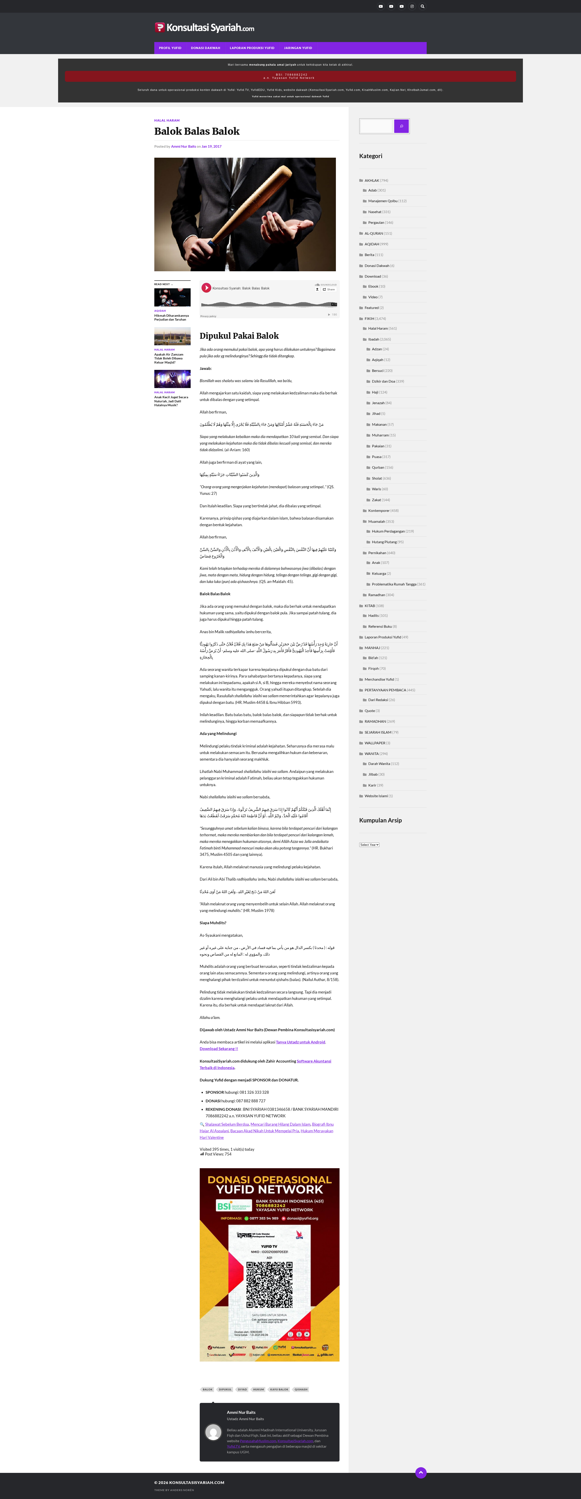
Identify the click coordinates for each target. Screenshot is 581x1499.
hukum (258, 1389)
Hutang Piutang (384, 542)
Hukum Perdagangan (388, 531)
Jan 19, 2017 (212, 146)
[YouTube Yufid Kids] (402, 6)
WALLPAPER (375, 743)
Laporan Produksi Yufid (252, 48)
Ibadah (373, 339)
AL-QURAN (374, 233)
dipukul (225, 1389)
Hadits (373, 615)
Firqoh (373, 668)
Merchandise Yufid (379, 679)
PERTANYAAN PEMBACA (385, 690)
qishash (301, 1389)
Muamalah (376, 521)
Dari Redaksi (378, 699)
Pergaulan (376, 222)
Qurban (378, 467)
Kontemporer (379, 510)
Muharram (380, 435)
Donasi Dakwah (205, 48)
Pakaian (378, 446)
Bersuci (378, 370)
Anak (376, 562)
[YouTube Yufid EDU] (391, 6)
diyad (242, 1389)
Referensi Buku (380, 626)
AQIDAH (372, 244)
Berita (369, 254)
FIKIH (369, 318)
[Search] (423, 6)
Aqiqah (377, 359)
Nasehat (375, 211)
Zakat (376, 500)
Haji (375, 392)
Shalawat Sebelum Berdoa (227, 1124)
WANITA (372, 753)
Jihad (376, 413)
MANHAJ (372, 647)
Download (373, 276)
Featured (372, 307)
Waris (376, 489)
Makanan (379, 424)
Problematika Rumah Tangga (394, 584)
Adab (372, 190)
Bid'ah (373, 657)
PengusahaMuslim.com (258, 1441)
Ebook (373, 286)
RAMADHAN (375, 721)
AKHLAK (372, 180)
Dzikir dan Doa (383, 381)
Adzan (377, 349)
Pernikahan (377, 552)
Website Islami (376, 796)
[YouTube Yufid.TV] (381, 6)
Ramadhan (376, 595)
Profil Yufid (170, 48)
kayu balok (279, 1389)
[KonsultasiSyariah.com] (290, 27)
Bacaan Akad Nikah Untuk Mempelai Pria (264, 1130)
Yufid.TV (233, 1446)
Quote (370, 710)
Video (373, 297)
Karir (372, 785)
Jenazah (378, 403)
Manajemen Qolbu (383, 201)
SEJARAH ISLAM (378, 732)
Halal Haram (167, 120)
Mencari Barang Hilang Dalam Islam (280, 1124)
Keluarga (379, 573)
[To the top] (421, 1473)
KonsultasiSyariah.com (295, 1441)
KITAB (370, 605)
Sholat (377, 478)
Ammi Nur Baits (183, 146)
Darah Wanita (379, 763)
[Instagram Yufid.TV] (412, 6)
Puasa (377, 456)
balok (208, 1389)
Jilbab (373, 774)
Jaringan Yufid (298, 48)
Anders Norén (182, 1490)
